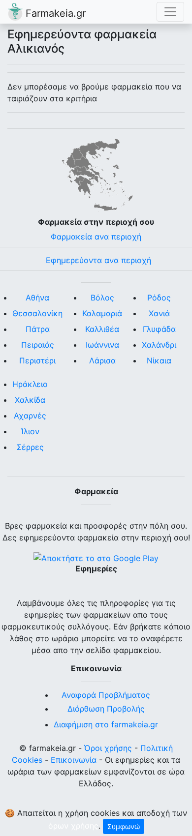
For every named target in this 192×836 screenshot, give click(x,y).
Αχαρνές (30, 415)
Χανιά (159, 313)
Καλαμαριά (102, 313)
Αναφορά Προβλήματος (106, 695)
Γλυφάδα (159, 329)
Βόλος (102, 297)
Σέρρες (30, 447)
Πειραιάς (37, 345)
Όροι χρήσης (108, 748)
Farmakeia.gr (54, 13)
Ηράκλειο (30, 384)
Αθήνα (37, 297)
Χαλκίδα (30, 400)
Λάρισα (102, 360)
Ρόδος (159, 297)
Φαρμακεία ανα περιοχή (96, 236)
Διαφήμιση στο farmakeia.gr (106, 724)
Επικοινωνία (73, 760)
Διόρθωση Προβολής (106, 709)
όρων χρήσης (73, 826)
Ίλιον (30, 431)
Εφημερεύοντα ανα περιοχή (98, 260)
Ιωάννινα (102, 345)
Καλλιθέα (102, 329)
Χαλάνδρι (159, 345)
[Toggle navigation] (170, 12)
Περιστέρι (37, 360)
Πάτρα (38, 329)
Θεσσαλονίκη (37, 313)
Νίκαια (159, 360)
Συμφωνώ (123, 826)
